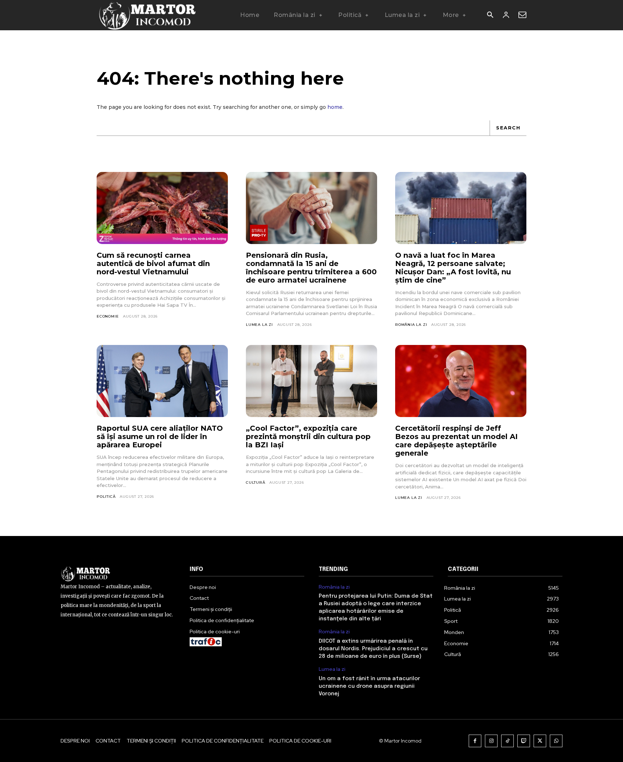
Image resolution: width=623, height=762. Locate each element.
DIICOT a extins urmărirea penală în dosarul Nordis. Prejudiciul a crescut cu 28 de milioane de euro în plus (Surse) (373, 648)
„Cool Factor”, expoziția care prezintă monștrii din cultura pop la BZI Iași (308, 436)
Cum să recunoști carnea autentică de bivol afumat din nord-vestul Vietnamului (153, 263)
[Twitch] (523, 741)
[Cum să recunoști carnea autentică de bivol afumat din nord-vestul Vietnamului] (162, 208)
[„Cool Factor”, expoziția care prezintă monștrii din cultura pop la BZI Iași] (311, 381)
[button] (490, 15)
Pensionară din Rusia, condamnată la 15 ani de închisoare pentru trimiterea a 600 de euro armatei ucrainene (311, 267)
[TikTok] (507, 741)
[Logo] (147, 15)
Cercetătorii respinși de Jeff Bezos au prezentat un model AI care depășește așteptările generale (456, 440)
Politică (106, 496)
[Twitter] (540, 741)
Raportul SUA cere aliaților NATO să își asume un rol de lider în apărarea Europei (160, 436)
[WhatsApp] (556, 741)
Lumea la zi (259, 324)
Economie (108, 316)
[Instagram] (491, 741)
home (335, 107)
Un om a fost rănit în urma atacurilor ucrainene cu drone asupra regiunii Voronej (369, 686)
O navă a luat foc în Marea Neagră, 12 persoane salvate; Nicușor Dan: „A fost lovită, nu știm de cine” (453, 267)
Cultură (255, 482)
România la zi (411, 324)
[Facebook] (475, 741)
